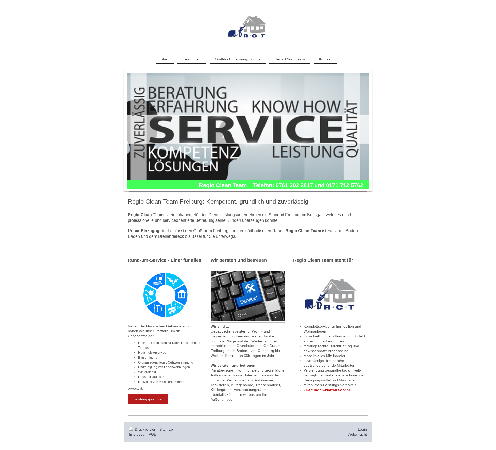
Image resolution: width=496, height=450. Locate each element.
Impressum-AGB (142, 434)
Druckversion (145, 429)
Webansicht (357, 434)
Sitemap (166, 429)
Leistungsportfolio (147, 399)
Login (362, 429)
